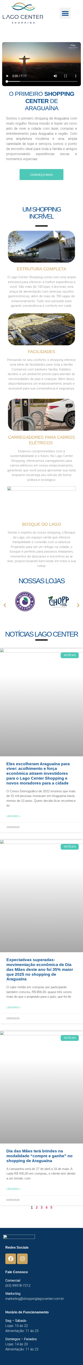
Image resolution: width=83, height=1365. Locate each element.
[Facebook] (10, 1259)
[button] (65, 13)
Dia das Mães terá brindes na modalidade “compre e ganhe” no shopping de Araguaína (39, 1156)
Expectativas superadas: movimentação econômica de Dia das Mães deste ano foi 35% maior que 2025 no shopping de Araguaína (39, 969)
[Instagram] (22, 1259)
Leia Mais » (13, 816)
